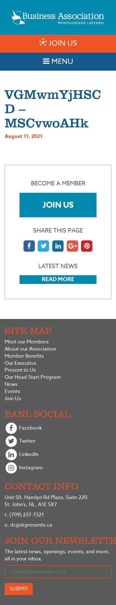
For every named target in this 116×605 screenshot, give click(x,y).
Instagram (30, 467)
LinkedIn (28, 454)
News (11, 384)
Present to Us (20, 370)
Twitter (27, 441)
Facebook (30, 428)
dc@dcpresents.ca (28, 525)
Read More (58, 279)
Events (12, 391)
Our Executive (21, 363)
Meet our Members (27, 342)
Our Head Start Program (33, 377)
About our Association (30, 349)
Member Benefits (24, 356)
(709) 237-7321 (24, 515)
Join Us (58, 204)
